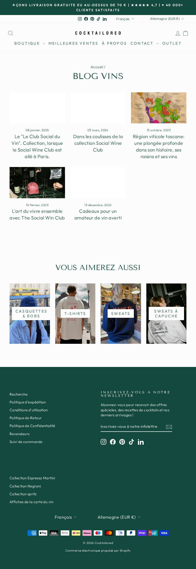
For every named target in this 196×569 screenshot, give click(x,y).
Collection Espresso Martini (32, 478)
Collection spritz (23, 494)
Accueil (97, 67)
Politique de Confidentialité (32, 425)
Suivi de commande (26, 441)
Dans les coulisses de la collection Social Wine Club (98, 143)
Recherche (18, 394)
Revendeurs (20, 434)
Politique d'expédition (28, 402)
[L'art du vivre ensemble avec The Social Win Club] (37, 182)
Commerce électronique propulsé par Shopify (98, 550)
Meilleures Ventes (73, 43)
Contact (143, 43)
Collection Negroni (25, 486)
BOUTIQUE (27, 43)
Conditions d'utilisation (29, 410)
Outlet (172, 43)
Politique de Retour (26, 418)
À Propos (114, 43)
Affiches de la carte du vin (31, 502)
